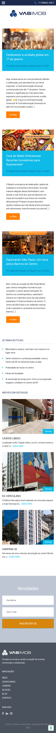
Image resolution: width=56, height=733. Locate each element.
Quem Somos (8, 682)
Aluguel (6, 690)
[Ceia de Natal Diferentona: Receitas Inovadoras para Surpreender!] (28, 146)
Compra (6, 686)
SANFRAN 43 (9, 549)
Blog (32, 66)
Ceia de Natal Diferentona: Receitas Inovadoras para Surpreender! (23, 160)
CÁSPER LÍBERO (11, 438)
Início (4, 678)
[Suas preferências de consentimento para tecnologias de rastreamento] (51, 728)
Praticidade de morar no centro (20, 367)
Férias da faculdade (14, 373)
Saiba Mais (18, 446)
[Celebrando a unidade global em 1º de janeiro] (28, 45)
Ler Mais (13, 115)
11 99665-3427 (46, 2)
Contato (6, 698)
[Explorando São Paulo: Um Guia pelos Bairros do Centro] (28, 248)
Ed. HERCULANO (11, 495)
